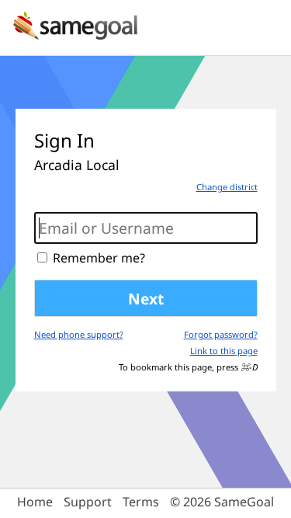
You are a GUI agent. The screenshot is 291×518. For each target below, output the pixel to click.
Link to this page (224, 350)
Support (88, 501)
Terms (141, 501)
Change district (227, 187)
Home (35, 501)
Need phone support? (78, 334)
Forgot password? (221, 334)
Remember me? (99, 257)
